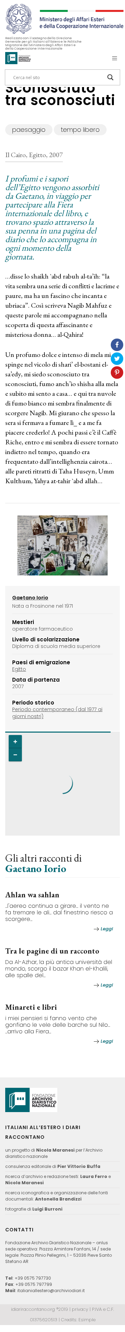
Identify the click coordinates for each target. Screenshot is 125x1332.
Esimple (86, 1319)
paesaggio (28, 129)
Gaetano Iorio (35, 868)
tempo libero (80, 129)
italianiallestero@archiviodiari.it (51, 1290)
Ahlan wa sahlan (32, 895)
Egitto (19, 669)
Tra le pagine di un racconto (52, 951)
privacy (80, 1309)
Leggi (107, 928)
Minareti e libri (31, 1007)
